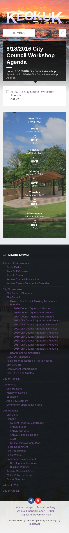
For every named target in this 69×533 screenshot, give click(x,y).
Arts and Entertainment (16, 263)
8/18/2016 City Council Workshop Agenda (32, 93)
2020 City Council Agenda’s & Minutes (36, 332)
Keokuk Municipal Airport (20, 470)
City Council (13, 297)
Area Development (17, 400)
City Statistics (14, 388)
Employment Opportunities (21, 368)
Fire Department (16, 450)
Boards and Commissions (25, 352)
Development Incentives (24, 463)
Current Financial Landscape (27, 422)
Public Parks (13, 267)
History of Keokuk (16, 392)
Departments (10, 410)
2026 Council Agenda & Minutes (32, 308)
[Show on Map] (62, 33)
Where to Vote (11, 485)
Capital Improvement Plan (25, 442)
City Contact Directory (19, 293)
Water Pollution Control (19, 475)
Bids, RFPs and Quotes (20, 372)
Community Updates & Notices (24, 404)
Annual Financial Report (24, 434)
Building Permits (19, 466)
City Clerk (12, 414)
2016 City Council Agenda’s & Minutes (36, 348)
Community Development (21, 458)
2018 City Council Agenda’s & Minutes (36, 340)
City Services (14, 364)
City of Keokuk (11, 378)
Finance (11, 418)
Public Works (14, 454)
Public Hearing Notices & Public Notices (29, 360)
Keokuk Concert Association (22, 279)
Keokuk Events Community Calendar (27, 283)
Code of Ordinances (18, 356)
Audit (13, 438)
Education (12, 396)
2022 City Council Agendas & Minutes (35, 324)
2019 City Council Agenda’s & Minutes (36, 336)
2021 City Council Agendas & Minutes (35, 328)
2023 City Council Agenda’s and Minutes (37, 320)
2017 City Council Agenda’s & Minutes (36, 344)
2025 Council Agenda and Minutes (34, 312)
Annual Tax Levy (19, 430)
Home (9, 71)
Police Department (17, 446)
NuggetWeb (34, 524)
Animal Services (15, 479)
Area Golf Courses (17, 271)
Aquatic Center (15, 275)
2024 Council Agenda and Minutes (34, 316)
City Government (12, 289)
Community (9, 384)
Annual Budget (18, 426)
